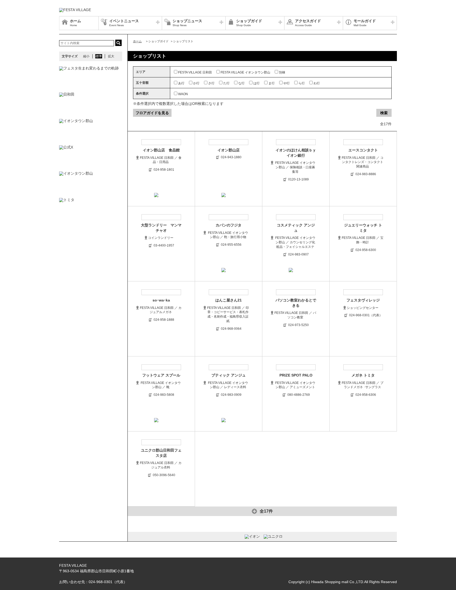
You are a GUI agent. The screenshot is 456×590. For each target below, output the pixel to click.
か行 (196, 83)
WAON (183, 94)
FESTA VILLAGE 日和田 (195, 72)
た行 (226, 83)
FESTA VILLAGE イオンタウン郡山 (245, 72)
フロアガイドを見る (152, 113)
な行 (241, 83)
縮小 (86, 56)
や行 (286, 83)
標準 (99, 56)
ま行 (271, 83)
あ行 (181, 83)
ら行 (301, 83)
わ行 (317, 83)
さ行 (211, 83)
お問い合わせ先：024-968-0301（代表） (93, 582)
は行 (256, 83)
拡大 (111, 56)
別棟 (282, 72)
